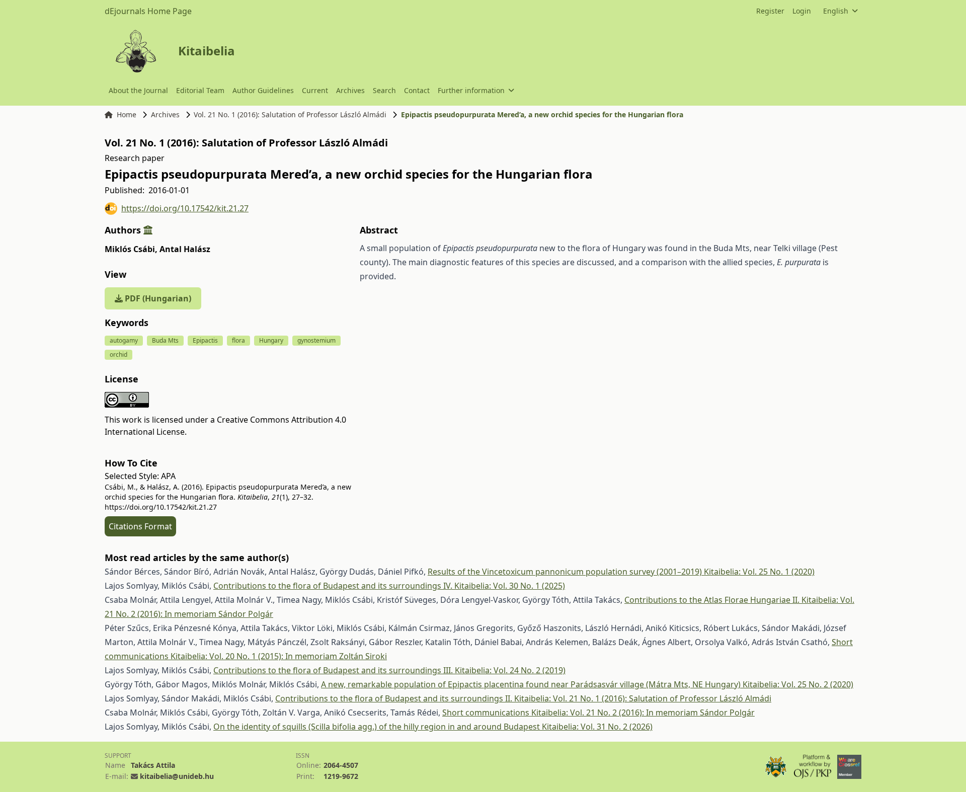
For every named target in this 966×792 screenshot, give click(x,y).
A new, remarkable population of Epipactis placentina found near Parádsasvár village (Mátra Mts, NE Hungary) (532, 684)
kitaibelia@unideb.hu (177, 776)
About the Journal (138, 90)
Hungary (271, 340)
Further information (471, 90)
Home (126, 114)
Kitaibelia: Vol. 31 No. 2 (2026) (597, 726)
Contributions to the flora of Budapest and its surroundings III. (334, 670)
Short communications (486, 712)
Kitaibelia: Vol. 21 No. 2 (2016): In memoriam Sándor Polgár (643, 712)
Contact (417, 90)
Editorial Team (200, 90)
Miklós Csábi (131, 249)
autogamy (124, 340)
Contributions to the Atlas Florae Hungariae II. (712, 599)
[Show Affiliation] (147, 230)
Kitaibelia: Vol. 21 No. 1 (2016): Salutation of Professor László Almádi (642, 698)
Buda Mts (165, 340)
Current (315, 90)
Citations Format (140, 526)
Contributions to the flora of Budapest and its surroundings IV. (333, 585)
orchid (118, 354)
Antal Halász (184, 249)
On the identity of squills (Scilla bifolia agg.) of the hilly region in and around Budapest (377, 726)
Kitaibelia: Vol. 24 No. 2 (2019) (510, 670)
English (835, 11)
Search (384, 90)
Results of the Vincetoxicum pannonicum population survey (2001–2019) (566, 571)
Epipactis (205, 340)
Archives (350, 90)
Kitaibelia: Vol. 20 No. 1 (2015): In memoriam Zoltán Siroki (279, 656)
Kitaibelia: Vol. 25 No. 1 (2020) (759, 571)
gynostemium (316, 340)
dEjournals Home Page (148, 11)
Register (770, 11)
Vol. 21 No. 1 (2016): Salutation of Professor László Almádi (290, 114)
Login (801, 11)
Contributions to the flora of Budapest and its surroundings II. (394, 698)
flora (238, 340)
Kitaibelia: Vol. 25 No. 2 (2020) (798, 684)
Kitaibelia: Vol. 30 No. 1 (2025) (509, 585)
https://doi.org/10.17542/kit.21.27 (185, 208)
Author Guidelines (263, 90)
